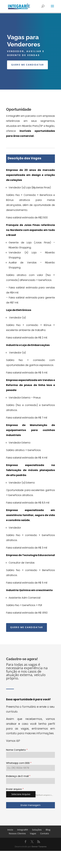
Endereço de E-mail (18, 776)
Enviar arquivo (15, 789)
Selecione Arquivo (20, 794)
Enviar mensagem (31, 805)
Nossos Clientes (17, 833)
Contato (44, 833)
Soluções (37, 829)
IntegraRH (22, 829)
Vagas (33, 833)
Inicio (10, 829)
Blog (48, 829)
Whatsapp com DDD (18, 763)
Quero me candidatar (27, 64)
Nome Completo (17, 749)
